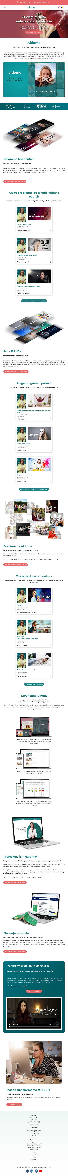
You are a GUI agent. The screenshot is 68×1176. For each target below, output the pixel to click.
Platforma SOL (34, 1159)
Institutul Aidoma (34, 1118)
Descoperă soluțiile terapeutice (15, 181)
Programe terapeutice (34, 1130)
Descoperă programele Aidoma (15, 882)
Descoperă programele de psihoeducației (34, 489)
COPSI (34, 1154)
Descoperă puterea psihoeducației (16, 371)
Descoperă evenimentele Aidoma (16, 564)
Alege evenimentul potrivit (34, 684)
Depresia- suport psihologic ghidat (28, 286)
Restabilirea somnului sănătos (27, 670)
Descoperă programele (34, 32)
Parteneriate (34, 1149)
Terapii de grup (34, 1133)
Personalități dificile (23, 443)
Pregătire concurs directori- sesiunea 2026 (34, 2)
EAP (34, 1156)
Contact (34, 1142)
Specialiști (34, 1119)
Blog (34, 1137)
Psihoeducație (34, 1131)
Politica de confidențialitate (34, 1123)
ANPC (34, 1158)
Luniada (19, 605)
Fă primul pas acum (14, 1104)
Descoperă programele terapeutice (34, 301)
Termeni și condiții (34, 1121)
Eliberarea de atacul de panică (27, 255)
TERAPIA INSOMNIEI (24, 224)
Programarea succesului (25, 475)
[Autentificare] (59, 7)
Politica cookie (34, 1124)
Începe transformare (34, 991)
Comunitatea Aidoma (34, 1145)
